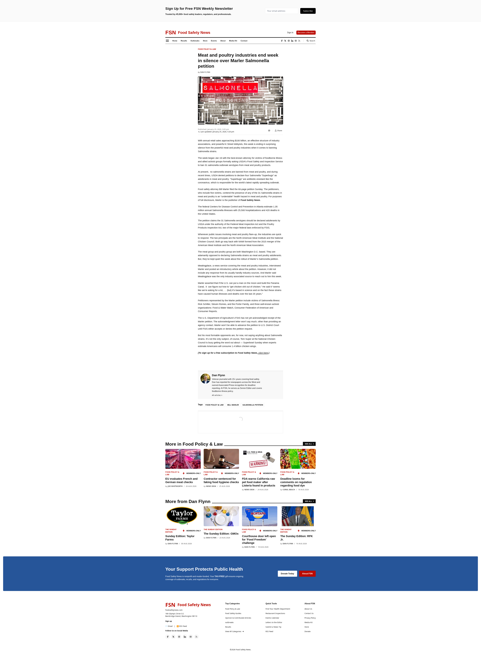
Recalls (228, 627)
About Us (308, 609)
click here (263, 353)
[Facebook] (282, 41)
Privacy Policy (310, 618)
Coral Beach (289, 489)
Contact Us (309, 613)
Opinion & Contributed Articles (238, 618)
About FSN (307, 574)
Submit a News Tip (273, 627)
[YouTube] (296, 41)
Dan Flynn (205, 72)
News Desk (211, 486)
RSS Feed (269, 631)
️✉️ (169, 626)
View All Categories (233, 631)
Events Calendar (272, 618)
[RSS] (299, 41)
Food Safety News (243, 649)
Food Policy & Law (207, 49)
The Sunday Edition (213, 529)
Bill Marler (233, 405)
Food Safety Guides (233, 613)
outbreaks (229, 622)
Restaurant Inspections (275, 613)
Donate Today (287, 574)
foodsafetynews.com (174, 610)
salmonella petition (253, 405)
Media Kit (309, 622)
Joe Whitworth (175, 486)
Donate (308, 631)
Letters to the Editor (274, 622)
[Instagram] (289, 41)
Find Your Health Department (278, 609)
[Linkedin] (292, 41)
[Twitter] (285, 41)
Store (307, 627)
